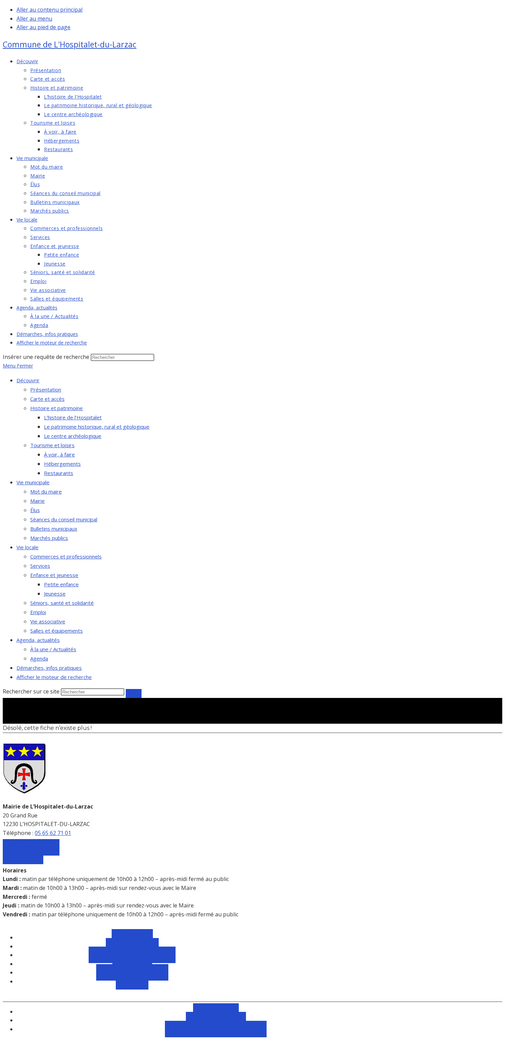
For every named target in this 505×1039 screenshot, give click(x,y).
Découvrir (28, 380)
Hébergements (62, 463)
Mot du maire (46, 491)
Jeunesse (55, 593)
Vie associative (47, 621)
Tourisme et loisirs (52, 445)
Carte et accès (47, 398)
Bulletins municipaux (53, 528)
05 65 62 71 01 (53, 833)
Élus (35, 510)
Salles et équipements (56, 630)
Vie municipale (32, 482)
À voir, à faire (59, 454)
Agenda (39, 658)
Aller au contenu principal (49, 9)
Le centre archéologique (72, 435)
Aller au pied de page (43, 27)
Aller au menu (34, 18)
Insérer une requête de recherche (46, 357)
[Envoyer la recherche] (134, 693)
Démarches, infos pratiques (49, 667)
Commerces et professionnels (66, 556)
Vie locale (27, 547)
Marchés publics (49, 537)
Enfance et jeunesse (54, 575)
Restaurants (58, 473)
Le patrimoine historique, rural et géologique (96, 426)
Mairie (37, 500)
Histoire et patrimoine (56, 408)
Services (40, 565)
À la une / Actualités (53, 649)
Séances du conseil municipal (63, 519)
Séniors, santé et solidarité (62, 602)
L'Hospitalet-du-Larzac (69, 44)
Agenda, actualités (38, 639)
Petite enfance (61, 584)
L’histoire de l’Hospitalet (73, 417)
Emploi (38, 612)
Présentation (45, 389)
